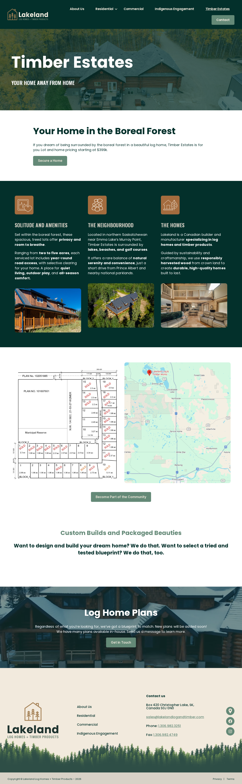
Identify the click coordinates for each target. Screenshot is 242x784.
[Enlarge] (76, 293)
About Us (77, 9)
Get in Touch (121, 642)
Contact (223, 20)
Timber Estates (218, 9)
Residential (104, 9)
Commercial (133, 9)
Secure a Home (50, 161)
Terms (231, 779)
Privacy (217, 779)
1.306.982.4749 (165, 735)
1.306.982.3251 (169, 726)
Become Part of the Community (121, 497)
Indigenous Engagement (174, 9)
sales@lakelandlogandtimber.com (175, 717)
